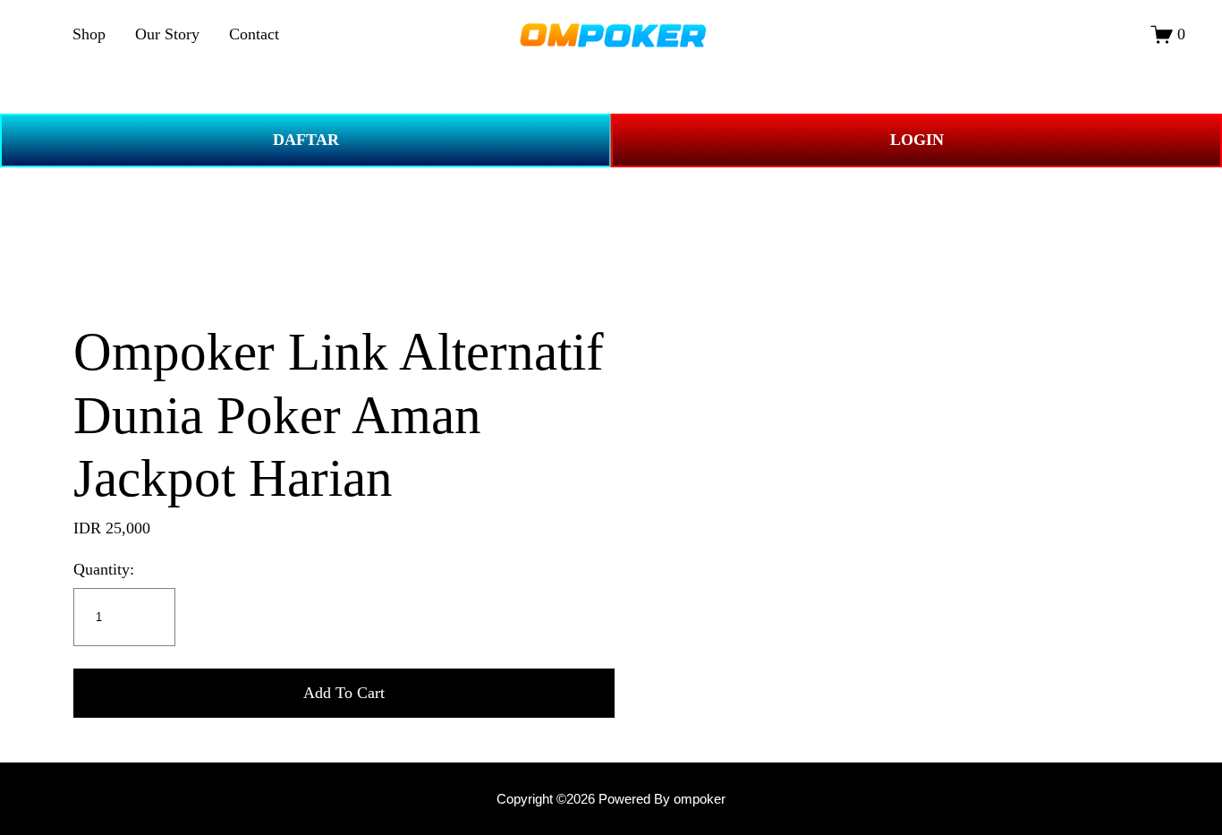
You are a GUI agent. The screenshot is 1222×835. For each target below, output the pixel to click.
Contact (254, 34)
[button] (344, 693)
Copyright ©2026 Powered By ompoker (611, 799)
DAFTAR (306, 140)
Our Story (167, 34)
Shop (89, 34)
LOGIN (917, 140)
